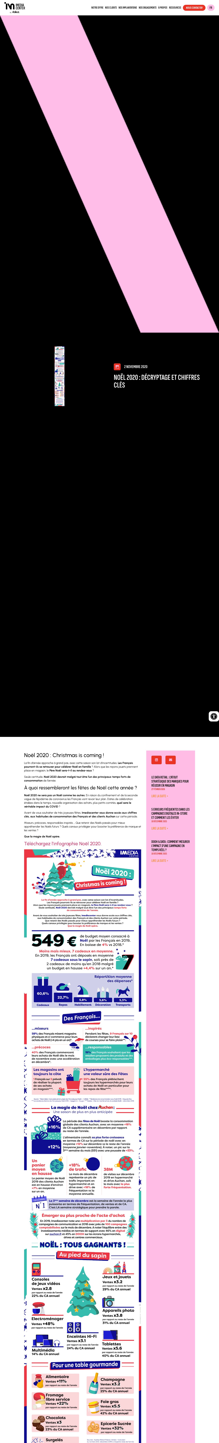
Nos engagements (148, 7)
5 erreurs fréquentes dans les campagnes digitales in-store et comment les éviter (170, 813)
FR (211, 8)
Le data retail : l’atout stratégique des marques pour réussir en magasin (170, 781)
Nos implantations (128, 7)
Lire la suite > (159, 796)
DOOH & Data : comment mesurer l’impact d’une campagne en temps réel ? (170, 845)
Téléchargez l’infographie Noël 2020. (62, 843)
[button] (156, 760)
